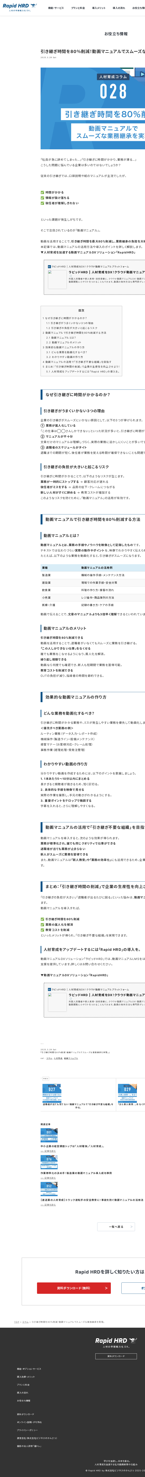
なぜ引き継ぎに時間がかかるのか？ (65, 318)
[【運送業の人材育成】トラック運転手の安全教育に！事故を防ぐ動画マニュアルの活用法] (49, 1188)
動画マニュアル (71, 1058)
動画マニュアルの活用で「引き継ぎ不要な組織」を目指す (77, 362)
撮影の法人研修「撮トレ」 (29, 1446)
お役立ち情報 (24, 1400)
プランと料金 (78, 7)
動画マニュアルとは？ (61, 337)
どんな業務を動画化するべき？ (66, 352)
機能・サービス (56, 7)
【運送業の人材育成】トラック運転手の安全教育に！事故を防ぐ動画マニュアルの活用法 (92, 1200)
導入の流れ (119, 7)
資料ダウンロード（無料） (74, 1288)
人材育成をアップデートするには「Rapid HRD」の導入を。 (83, 371)
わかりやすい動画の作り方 (64, 357)
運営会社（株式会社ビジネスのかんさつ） (37, 1438)
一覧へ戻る (116, 1226)
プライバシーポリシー (27, 1430)
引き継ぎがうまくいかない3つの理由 (69, 323)
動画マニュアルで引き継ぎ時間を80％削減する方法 (74, 332)
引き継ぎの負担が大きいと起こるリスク (71, 328)
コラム (49, 1058)
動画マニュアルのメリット (63, 342)
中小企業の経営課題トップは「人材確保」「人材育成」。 (73, 1146)
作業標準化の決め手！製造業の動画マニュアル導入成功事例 (76, 1173)
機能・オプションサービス (29, 1369)
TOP (16, 1322)
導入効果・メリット (26, 1377)
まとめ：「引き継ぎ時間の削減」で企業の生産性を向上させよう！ (81, 366)
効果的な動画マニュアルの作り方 (64, 347)
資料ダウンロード (116, 1356)
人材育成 (58, 1058)
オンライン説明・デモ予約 (29, 1422)
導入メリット (99, 7)
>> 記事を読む (48, 1151)
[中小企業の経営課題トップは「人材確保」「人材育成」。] (49, 1135)
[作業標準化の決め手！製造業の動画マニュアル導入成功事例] (49, 1161)
